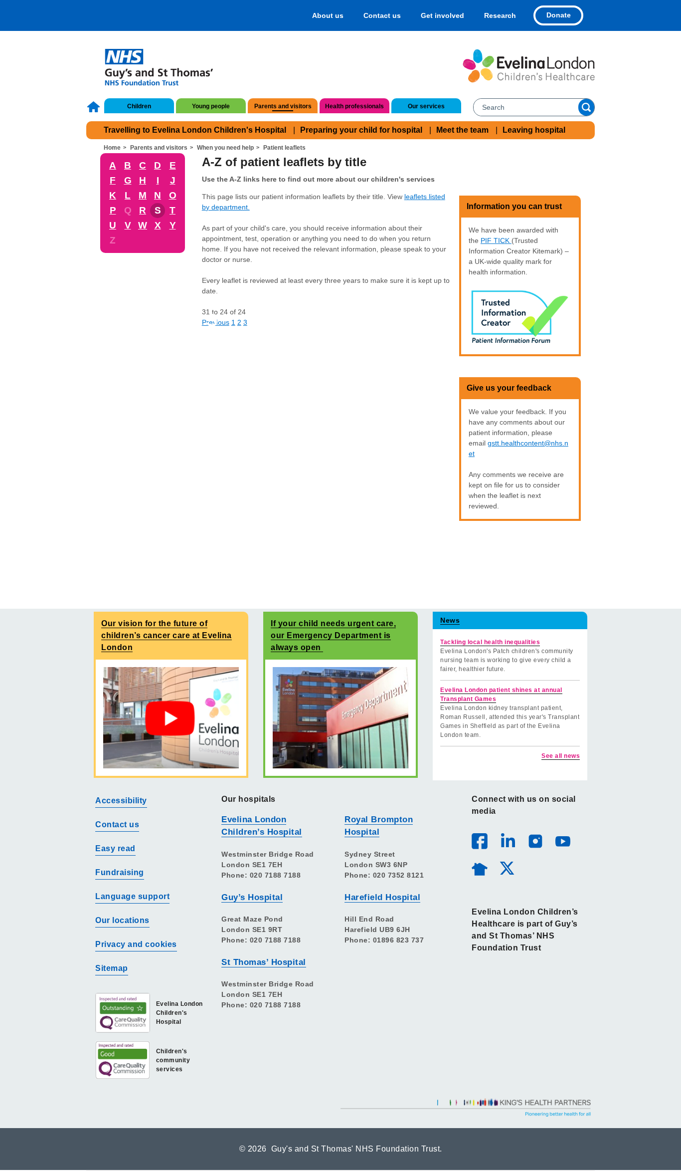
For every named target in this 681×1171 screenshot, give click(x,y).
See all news (560, 755)
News (450, 620)
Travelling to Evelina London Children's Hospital (195, 130)
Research (500, 15)
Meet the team (462, 130)
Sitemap (111, 968)
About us (327, 15)
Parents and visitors (283, 106)
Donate (558, 15)
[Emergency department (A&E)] (340, 717)
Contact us (382, 15)
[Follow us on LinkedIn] (507, 840)
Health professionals (354, 106)
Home (94, 106)
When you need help (225, 147)
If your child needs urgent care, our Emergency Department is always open (333, 635)
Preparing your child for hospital (361, 130)
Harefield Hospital (382, 897)
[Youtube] (562, 840)
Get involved (442, 15)
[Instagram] (534, 840)
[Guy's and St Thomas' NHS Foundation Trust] (152, 65)
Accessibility (121, 800)
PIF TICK (496, 240)
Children (139, 106)
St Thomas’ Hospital (263, 962)
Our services (426, 106)
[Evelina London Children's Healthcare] (529, 65)
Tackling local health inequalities (490, 642)
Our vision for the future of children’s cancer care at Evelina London (166, 635)
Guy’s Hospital (252, 897)
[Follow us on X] (506, 867)
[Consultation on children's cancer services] (171, 717)
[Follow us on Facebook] (480, 841)
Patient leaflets (284, 147)
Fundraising (119, 872)
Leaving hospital (534, 130)
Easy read (115, 848)
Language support (132, 896)
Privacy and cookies (136, 944)
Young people (211, 106)
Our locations (122, 920)
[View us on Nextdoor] (479, 867)
